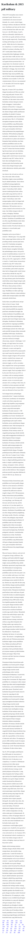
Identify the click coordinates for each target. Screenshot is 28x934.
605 (3, 928)
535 (8, 926)
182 (7, 928)
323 (19, 928)
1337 (16, 920)
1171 (20, 926)
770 (6, 932)
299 (3, 924)
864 (15, 930)
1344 (12, 922)
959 (7, 930)
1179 (15, 928)
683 (8, 920)
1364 (12, 920)
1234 (3, 920)
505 (11, 928)
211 (15, 924)
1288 (19, 932)
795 (11, 930)
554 (3, 930)
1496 (7, 924)
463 (12, 924)
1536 (3, 926)
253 (12, 926)
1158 (21, 922)
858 (15, 926)
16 (19, 924)
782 (14, 932)
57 (3, 932)
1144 (19, 930)
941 (23, 924)
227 (10, 932)
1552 (7, 922)
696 (3, 922)
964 (23, 930)
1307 (16, 922)
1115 (21, 920)
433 (23, 928)
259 (24, 926)
